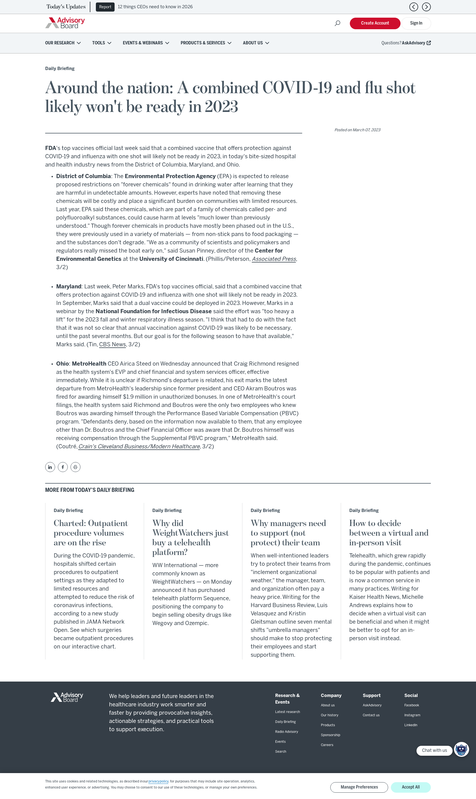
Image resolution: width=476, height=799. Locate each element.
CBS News (112, 344)
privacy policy (158, 781)
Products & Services (203, 43)
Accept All (411, 787)
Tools (98, 43)
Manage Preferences (359, 787)
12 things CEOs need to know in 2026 (155, 7)
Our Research (59, 43)
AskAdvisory (413, 43)
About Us (253, 43)
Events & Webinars (143, 43)
